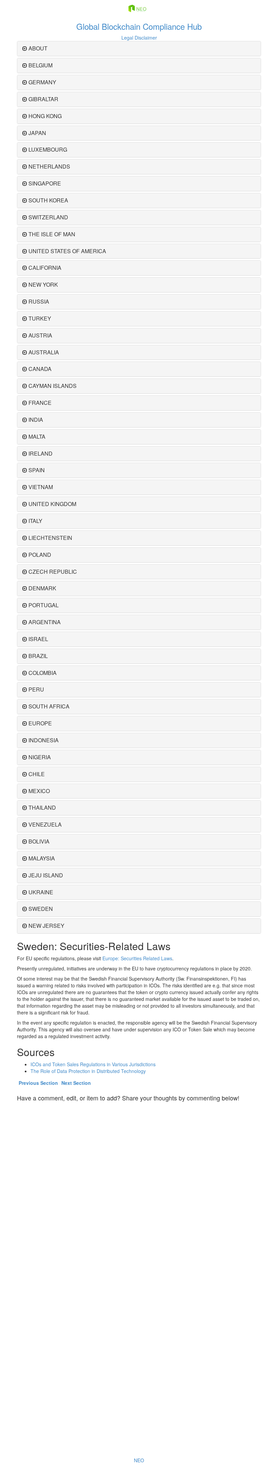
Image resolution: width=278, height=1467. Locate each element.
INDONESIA (43, 740)
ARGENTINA (44, 622)
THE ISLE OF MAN (51, 234)
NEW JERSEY (46, 925)
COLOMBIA (42, 673)
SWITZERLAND (48, 217)
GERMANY (42, 82)
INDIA (35, 419)
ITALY (35, 521)
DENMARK (42, 588)
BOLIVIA (38, 841)
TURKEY (39, 318)
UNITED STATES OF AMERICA (67, 251)
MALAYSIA (41, 858)
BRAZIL (38, 656)
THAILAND (42, 807)
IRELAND (40, 453)
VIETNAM (40, 487)
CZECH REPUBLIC (52, 571)
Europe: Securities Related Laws (137, 958)
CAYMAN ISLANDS (52, 386)
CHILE (36, 774)
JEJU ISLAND (45, 875)
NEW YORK (43, 284)
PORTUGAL (43, 605)
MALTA (36, 436)
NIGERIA (39, 757)
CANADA (40, 369)
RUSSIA (38, 301)
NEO (139, 1460)
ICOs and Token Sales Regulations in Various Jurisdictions (93, 1064)
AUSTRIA (40, 335)
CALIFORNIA (44, 267)
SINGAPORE (44, 183)
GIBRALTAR (43, 99)
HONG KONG (45, 116)
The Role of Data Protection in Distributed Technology (88, 1071)
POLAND (39, 555)
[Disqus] (139, 1189)
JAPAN (37, 133)
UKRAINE (40, 892)
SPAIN (36, 470)
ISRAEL (38, 639)
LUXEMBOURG (47, 149)
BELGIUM (40, 65)
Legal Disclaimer (139, 37)
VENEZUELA (45, 824)
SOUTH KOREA (48, 200)
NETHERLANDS (49, 166)
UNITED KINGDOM (52, 504)
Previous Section (38, 1082)
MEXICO (39, 791)
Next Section (76, 1082)
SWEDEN (40, 909)
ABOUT (37, 48)
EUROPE (40, 723)
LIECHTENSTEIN (50, 538)
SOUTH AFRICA (49, 706)
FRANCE (40, 403)
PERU (36, 689)
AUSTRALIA (43, 352)
